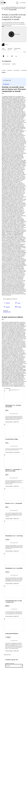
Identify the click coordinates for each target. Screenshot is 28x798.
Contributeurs (24, 70)
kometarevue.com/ (7, 311)
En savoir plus (6, 84)
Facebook (8, 302)
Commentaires (17, 70)
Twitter (18, 303)
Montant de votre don (9, 663)
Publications (9, 70)
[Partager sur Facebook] (7, 56)
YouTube (19, 306)
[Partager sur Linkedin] (16, 56)
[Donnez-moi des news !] (3, 56)
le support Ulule (12, 9)
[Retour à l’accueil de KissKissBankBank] (5, 3)
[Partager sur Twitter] (12, 56)
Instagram (8, 306)
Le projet (3, 70)
